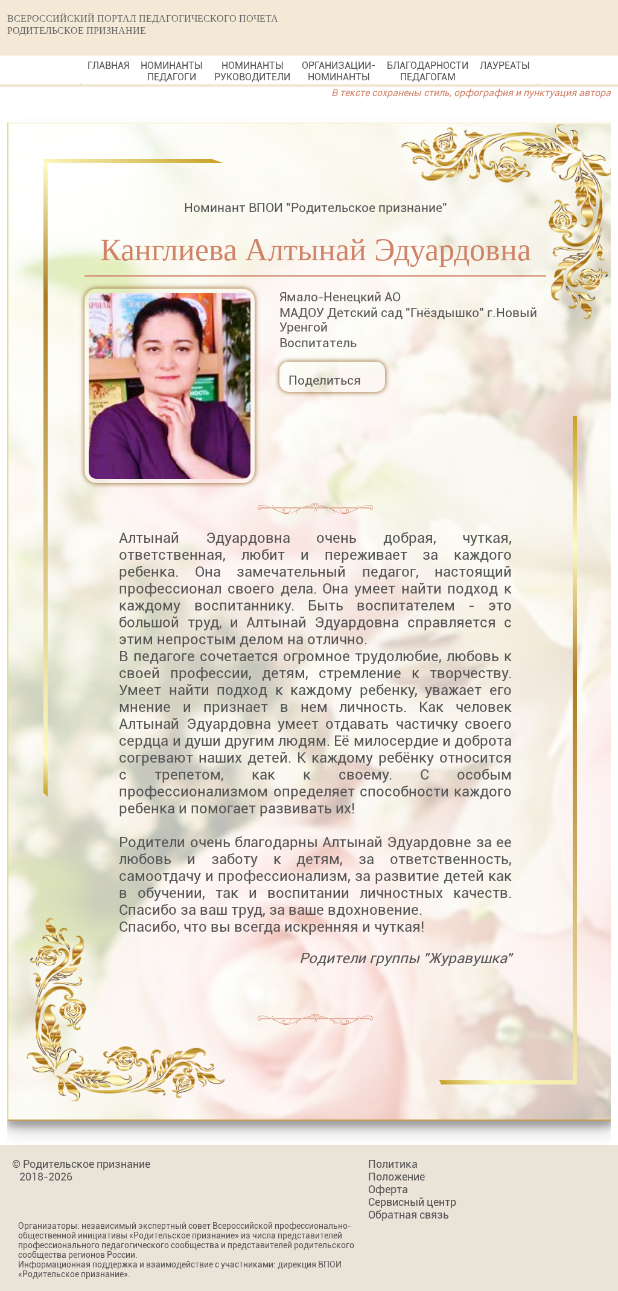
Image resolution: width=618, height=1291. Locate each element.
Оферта (388, 1189)
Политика (393, 1164)
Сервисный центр (412, 1202)
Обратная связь (408, 1214)
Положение (396, 1176)
